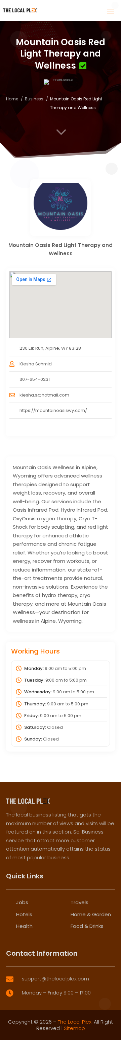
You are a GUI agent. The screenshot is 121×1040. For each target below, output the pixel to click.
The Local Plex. (75, 1021)
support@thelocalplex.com (55, 978)
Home (12, 99)
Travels (79, 902)
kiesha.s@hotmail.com (44, 395)
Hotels (24, 914)
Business (34, 99)
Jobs (22, 902)
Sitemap (74, 1028)
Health (24, 926)
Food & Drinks (87, 926)
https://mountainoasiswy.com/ (53, 410)
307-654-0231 (34, 379)
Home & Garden (91, 914)
